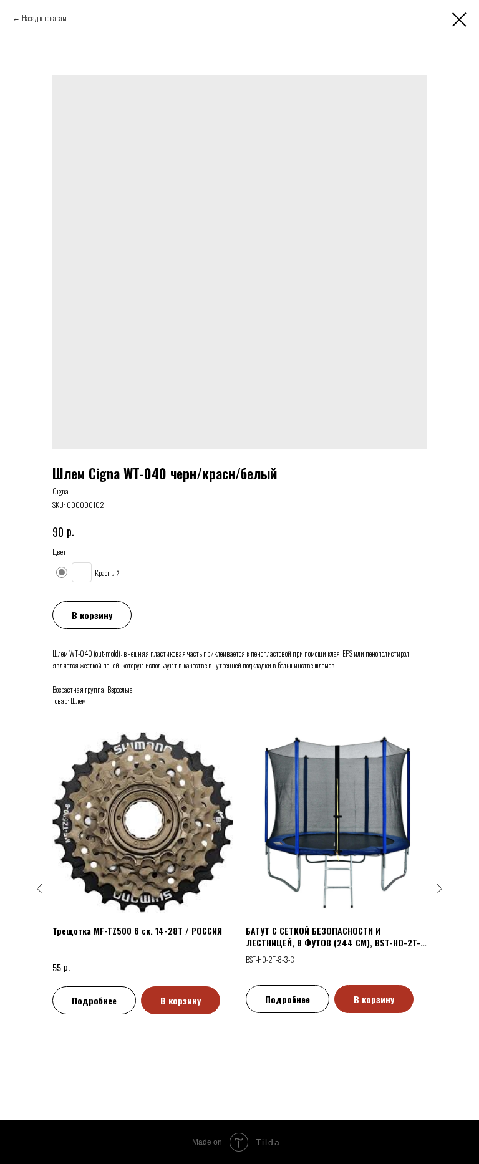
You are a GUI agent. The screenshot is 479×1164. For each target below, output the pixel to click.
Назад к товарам (44, 17)
